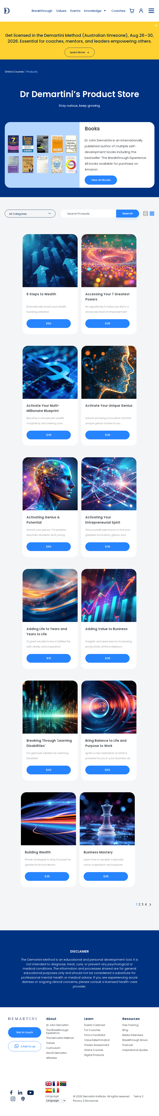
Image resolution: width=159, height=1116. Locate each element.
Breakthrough (42, 11)
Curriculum (53, 1048)
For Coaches (92, 1030)
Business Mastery (98, 852)
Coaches (118, 11)
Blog (125, 1030)
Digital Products (94, 1055)
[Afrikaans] (63, 1085)
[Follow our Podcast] (23, 1100)
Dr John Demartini (57, 1025)
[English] (49, 1085)
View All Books (101, 180)
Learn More (79, 52)
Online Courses (14, 71)
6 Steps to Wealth (41, 294)
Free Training (130, 1025)
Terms (137, 1096)
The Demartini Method (60, 1038)
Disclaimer (91, 1100)
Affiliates (51, 1057)
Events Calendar (94, 1025)
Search (127, 213)
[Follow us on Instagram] (13, 1100)
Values (61, 11)
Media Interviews (132, 1035)
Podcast (127, 1045)
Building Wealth (38, 852)
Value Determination (97, 1040)
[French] (56, 1085)
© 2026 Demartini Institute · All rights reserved (101, 1096)
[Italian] (56, 1092)
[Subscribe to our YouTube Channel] (30, 1093)
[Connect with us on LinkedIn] (20, 1093)
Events (75, 11)
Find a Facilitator (94, 1035)
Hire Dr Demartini (56, 1053)
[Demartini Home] (22, 1019)
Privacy (77, 1100)
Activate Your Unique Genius (108, 405)
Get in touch (24, 1032)
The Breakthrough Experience (57, 1031)
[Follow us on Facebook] (11, 1093)
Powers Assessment (96, 1045)
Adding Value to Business (106, 629)
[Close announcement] (151, 26)
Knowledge (93, 11)
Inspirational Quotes (135, 1050)
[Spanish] (49, 1092)
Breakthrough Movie (134, 1040)
